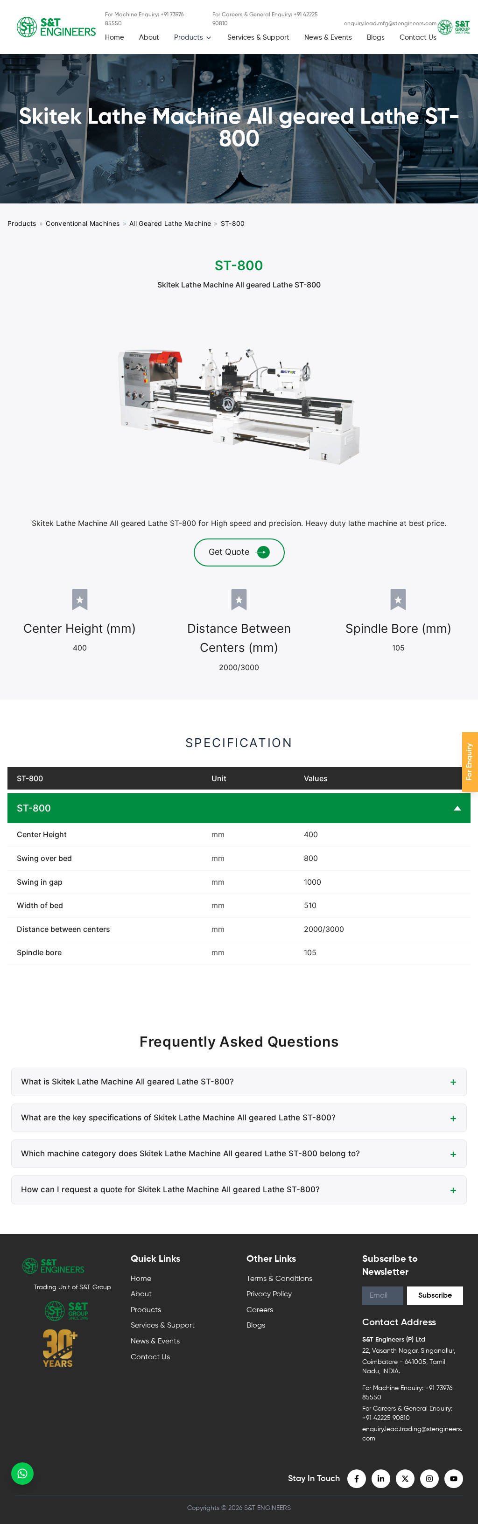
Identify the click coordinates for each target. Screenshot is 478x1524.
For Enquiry (469, 762)
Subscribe (435, 1296)
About (149, 37)
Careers (259, 1310)
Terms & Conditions (279, 1279)
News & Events (328, 37)
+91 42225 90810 (386, 1418)
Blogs (376, 37)
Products (188, 37)
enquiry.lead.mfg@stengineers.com (390, 24)
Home (114, 37)
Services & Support (258, 37)
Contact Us (418, 37)
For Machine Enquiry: (144, 19)
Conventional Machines (83, 223)
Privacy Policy (269, 1294)
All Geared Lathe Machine (170, 223)
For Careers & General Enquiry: (265, 19)
